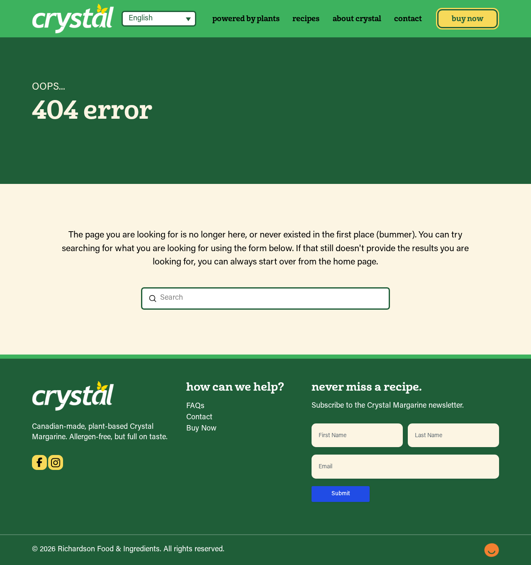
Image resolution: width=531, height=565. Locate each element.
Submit (340, 494)
